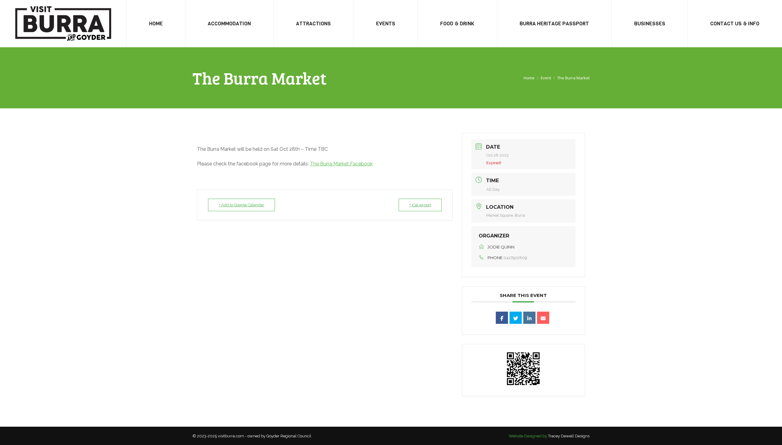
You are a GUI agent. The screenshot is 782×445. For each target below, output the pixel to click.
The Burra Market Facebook (341, 164)
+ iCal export (420, 205)
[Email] (543, 318)
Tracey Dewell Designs (569, 436)
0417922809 (515, 257)
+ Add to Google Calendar (241, 205)
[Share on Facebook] (502, 318)
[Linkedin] (529, 318)
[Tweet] (516, 318)
